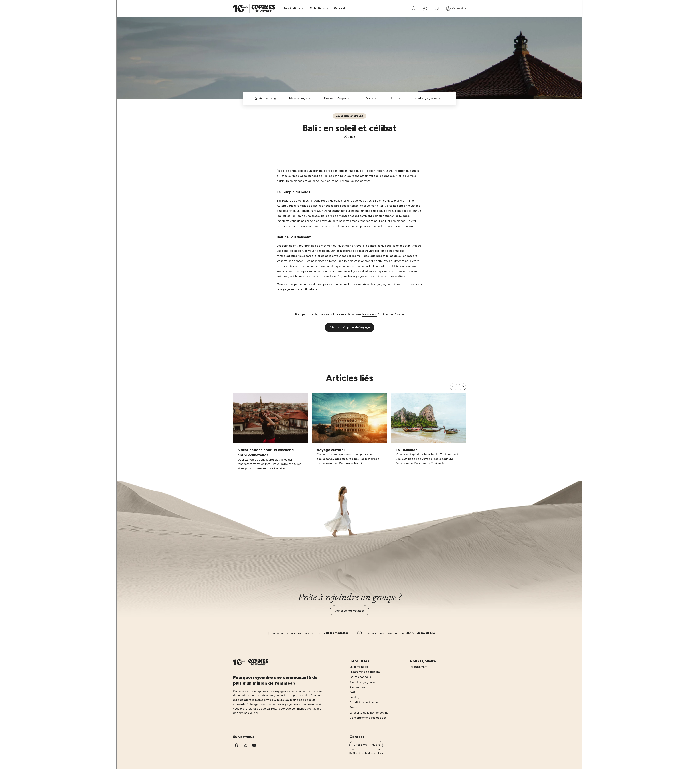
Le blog (354, 697)
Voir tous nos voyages (349, 610)
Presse (354, 707)
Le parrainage (359, 666)
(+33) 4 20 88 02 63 (366, 745)
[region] (349, 429)
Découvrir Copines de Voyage (349, 327)
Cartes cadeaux (360, 677)
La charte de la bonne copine (369, 712)
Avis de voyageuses (363, 682)
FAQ (352, 692)
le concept (369, 314)
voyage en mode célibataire (298, 289)
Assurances (357, 687)
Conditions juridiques (364, 702)
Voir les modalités (336, 633)
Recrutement (419, 666)
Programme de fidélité (365, 672)
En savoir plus (426, 633)
